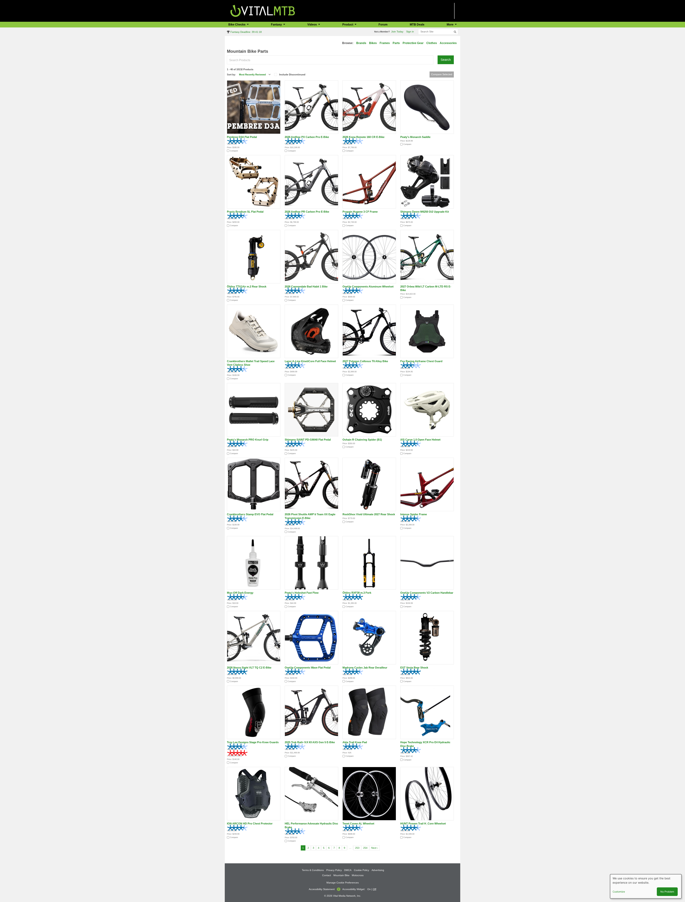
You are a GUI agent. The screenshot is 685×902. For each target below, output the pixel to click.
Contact (326, 875)
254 (366, 847)
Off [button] (374, 889)
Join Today (397, 31)
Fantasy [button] (277, 24)
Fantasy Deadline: (246, 31)
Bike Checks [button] (237, 24)
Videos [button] (312, 24)
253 (358, 847)
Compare (234, 151)
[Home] (262, 10)
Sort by (231, 74)
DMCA (347, 870)
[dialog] (645, 886)
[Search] (455, 32)
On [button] (369, 889)
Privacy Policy (334, 870)
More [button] (450, 24)
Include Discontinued (292, 74)
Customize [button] (619, 891)
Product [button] (348, 24)
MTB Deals (417, 24)
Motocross (358, 875)
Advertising (378, 870)
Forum (383, 24)
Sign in (410, 31)
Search (446, 59)
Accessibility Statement (322, 889)
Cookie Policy (361, 870)
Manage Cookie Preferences (342, 882)
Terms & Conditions (313, 870)
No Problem (667, 891)
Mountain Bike (341, 875)
